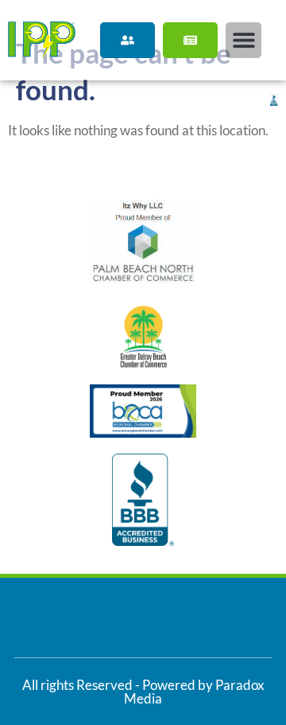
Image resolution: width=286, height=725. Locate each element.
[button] (243, 40)
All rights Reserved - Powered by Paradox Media (143, 691)
